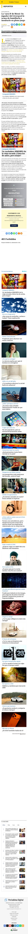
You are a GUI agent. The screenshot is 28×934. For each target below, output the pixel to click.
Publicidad (14, 916)
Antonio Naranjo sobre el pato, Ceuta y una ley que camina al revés (11, 887)
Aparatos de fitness (8, 201)
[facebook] (5, 926)
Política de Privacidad (14, 913)
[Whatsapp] (19, 25)
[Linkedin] (17, 25)
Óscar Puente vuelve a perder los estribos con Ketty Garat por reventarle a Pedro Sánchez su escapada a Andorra (11, 836)
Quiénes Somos (14, 918)
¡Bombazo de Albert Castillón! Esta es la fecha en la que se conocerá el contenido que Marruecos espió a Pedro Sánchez (12, 852)
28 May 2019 (4, 25)
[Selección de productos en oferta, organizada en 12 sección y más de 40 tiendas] (14, 185)
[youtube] (10, 926)
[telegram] (18, 926)
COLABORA (14, 225)
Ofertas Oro (19, 201)
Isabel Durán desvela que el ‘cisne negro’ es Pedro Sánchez (11, 882)
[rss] (23, 926)
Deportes (8, 6)
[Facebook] (12, 25)
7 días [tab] (8, 825)
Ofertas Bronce (19, 205)
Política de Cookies (14, 915)
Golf (11, 203)
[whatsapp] (20, 926)
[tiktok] (12, 926)
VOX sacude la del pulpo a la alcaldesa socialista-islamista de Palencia (11, 829)
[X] (7, 926)
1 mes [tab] (13, 825)
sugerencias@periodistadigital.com (14, 908)
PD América (4, 24)
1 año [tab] (18, 825)
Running (10, 205)
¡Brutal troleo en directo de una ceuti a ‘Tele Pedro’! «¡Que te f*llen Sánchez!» (12, 858)
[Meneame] (24, 25)
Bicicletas (6, 203)
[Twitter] (14, 25)
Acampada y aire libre (8, 199)
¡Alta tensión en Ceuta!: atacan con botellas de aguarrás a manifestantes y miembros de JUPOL (11, 870)
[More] (12, 27)
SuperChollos (19, 199)
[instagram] (15, 926)
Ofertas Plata (19, 203)
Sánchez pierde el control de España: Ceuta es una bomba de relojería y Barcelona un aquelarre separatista (11, 864)
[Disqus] (14, 756)
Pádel (5, 205)
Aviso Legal (14, 911)
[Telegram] (22, 25)
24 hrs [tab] (4, 825)
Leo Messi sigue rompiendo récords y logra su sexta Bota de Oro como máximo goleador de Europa (13, 62)
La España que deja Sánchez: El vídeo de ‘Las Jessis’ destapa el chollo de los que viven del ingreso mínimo (11, 876)
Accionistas (14, 919)
